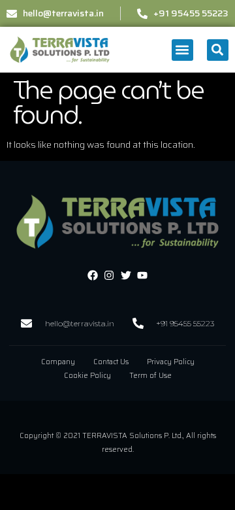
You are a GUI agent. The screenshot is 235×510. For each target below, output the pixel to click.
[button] (182, 50)
